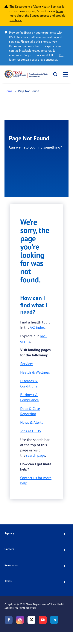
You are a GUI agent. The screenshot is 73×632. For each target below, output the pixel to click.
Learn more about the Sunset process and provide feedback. (37, 15)
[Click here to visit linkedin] (54, 620)
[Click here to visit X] (31, 620)
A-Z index (37, 327)
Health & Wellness (35, 372)
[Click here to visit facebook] (8, 620)
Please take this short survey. (38, 41)
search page (35, 455)
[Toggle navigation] (64, 74)
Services (26, 363)
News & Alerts (31, 422)
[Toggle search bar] (53, 74)
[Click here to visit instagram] (20, 620)
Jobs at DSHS (30, 431)
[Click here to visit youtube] (42, 620)
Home (8, 91)
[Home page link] (26, 74)
